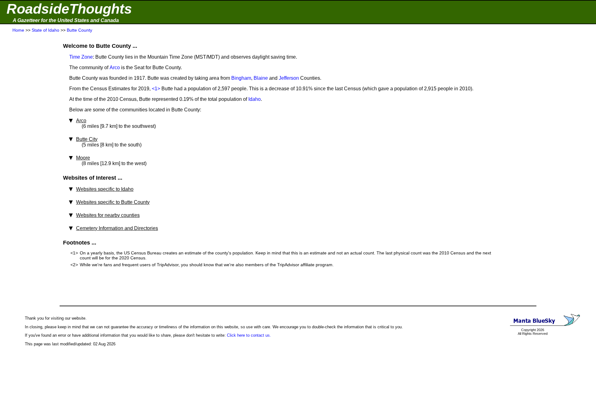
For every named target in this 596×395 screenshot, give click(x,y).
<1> (156, 88)
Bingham (241, 78)
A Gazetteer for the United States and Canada (66, 20)
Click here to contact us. (249, 335)
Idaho (254, 99)
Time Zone (81, 57)
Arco (115, 67)
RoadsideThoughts (69, 9)
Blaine (261, 78)
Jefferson (289, 78)
